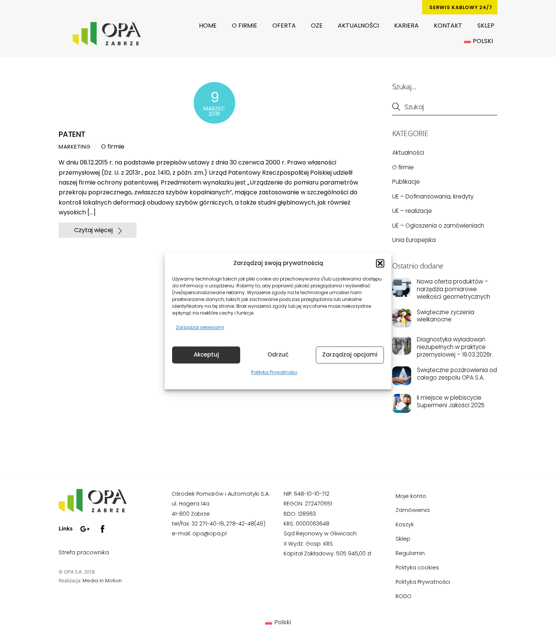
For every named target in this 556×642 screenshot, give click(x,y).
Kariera (406, 25)
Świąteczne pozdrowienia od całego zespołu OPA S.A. (457, 373)
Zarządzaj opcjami (349, 355)
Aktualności (358, 25)
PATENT (72, 134)
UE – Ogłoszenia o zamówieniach (438, 226)
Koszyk (405, 524)
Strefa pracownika (84, 552)
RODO (404, 596)
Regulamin (410, 553)
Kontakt (448, 25)
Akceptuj (206, 355)
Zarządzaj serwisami (200, 327)
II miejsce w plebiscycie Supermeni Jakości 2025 (451, 401)
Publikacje (406, 182)
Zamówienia (413, 510)
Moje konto (411, 496)
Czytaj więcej (93, 230)
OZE (317, 25)
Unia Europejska (414, 240)
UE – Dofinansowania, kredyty (433, 196)
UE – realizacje (412, 211)
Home (208, 25)
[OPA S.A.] (93, 509)
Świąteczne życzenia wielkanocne (445, 316)
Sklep (485, 25)
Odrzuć (278, 355)
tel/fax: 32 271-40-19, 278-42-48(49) (219, 523)
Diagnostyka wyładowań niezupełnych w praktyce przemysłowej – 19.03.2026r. (455, 347)
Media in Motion (102, 580)
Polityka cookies (417, 567)
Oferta (284, 25)
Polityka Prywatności (274, 372)
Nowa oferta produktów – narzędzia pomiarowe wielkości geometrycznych (453, 289)
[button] (380, 263)
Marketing (74, 146)
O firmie (244, 25)
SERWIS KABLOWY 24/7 (460, 7)
